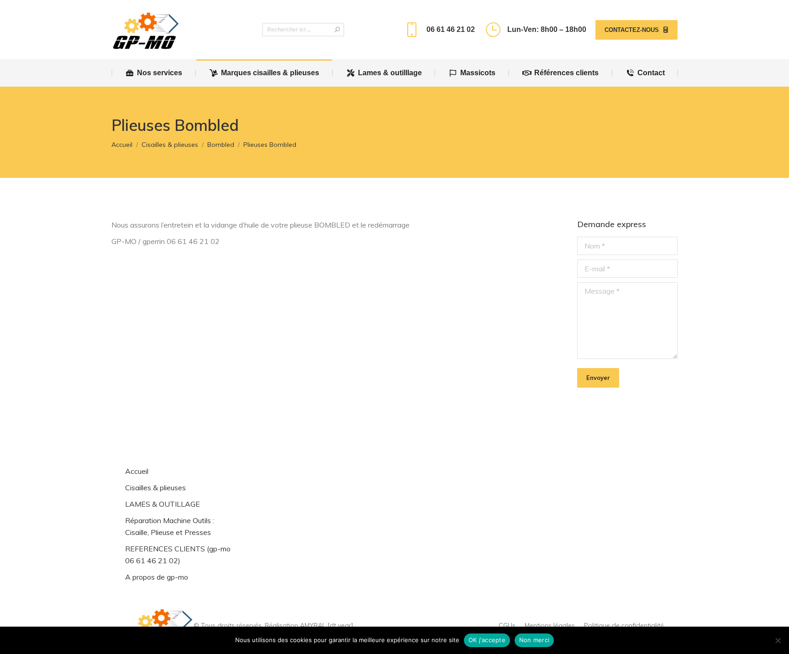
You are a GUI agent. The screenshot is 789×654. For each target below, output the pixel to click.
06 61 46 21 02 (450, 29)
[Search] (337, 29)
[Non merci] (777, 640)
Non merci (534, 640)
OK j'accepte (486, 640)
